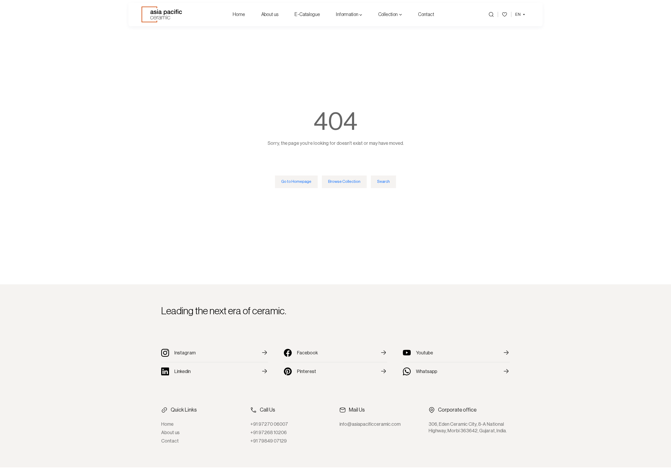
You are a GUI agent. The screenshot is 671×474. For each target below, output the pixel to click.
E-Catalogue (307, 14)
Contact (426, 14)
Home (239, 14)
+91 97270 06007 (269, 424)
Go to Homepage (296, 182)
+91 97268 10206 (268, 432)
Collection (388, 14)
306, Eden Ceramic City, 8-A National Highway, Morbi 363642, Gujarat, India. (468, 427)
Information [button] (347, 14)
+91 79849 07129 (268, 441)
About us (270, 14)
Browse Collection (344, 182)
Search (383, 182)
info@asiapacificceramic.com (370, 424)
